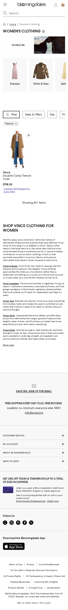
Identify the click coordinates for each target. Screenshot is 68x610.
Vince (12, 24)
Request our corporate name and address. (38, 596)
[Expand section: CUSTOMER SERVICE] (34, 435)
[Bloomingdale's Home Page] (32, 5)
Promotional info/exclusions (31, 501)
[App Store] (14, 546)
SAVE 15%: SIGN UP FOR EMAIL (34, 391)
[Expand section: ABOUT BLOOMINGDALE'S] (34, 452)
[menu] (5, 4)
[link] (18, 181)
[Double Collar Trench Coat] (18, 150)
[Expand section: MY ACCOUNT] (34, 444)
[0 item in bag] (63, 5)
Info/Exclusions (34, 412)
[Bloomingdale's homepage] (5, 24)
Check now (53, 501)
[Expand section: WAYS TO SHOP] (34, 461)
